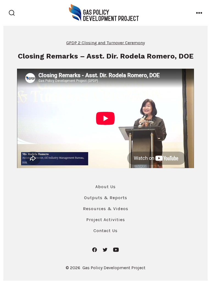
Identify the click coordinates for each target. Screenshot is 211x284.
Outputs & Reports (105, 197)
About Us (105, 186)
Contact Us (105, 230)
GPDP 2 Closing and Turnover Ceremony (105, 42)
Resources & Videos (105, 208)
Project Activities (105, 219)
